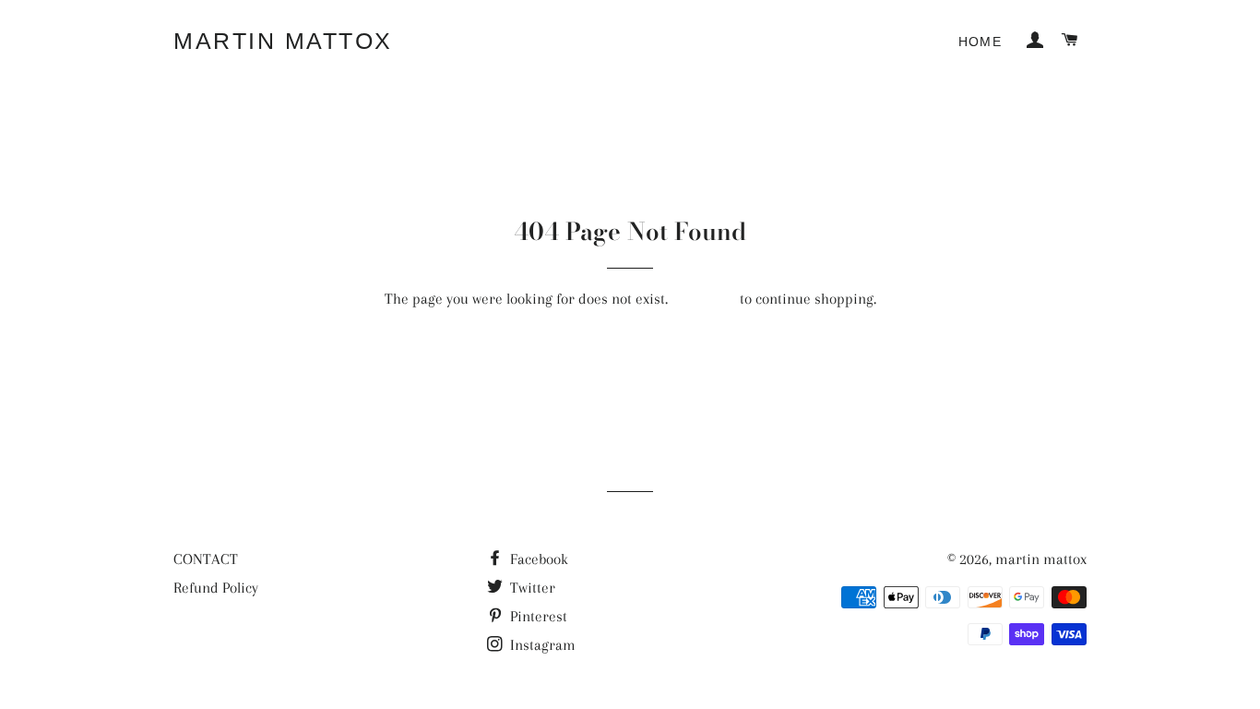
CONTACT (205, 559)
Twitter (530, 587)
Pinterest (536, 616)
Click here (704, 298)
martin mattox (283, 41)
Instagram (541, 645)
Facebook (537, 559)
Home (980, 41)
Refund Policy (215, 587)
